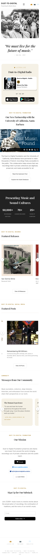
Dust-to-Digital (15, 551)
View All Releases (20, 291)
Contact (14, 552)
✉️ (38, 4)
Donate (20, 462)
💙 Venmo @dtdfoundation (20, 467)
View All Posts (20, 365)
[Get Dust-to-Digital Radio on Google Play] (27, 99)
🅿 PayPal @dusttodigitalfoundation (20, 471)
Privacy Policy (24, 552)
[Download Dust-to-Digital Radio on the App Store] (11, 99)
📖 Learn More (20, 477)
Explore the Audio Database (20, 179)
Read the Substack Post (20, 174)
